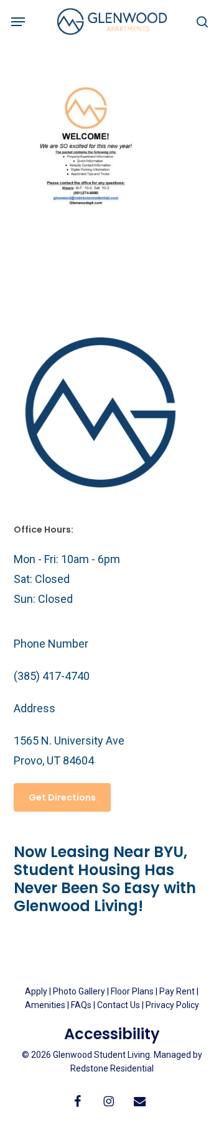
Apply (36, 991)
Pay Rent (177, 991)
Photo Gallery (79, 991)
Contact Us (118, 1005)
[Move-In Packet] (86, 250)
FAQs (82, 1005)
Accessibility (112, 1034)
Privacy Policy (172, 1005)
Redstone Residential (112, 1068)
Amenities (45, 1005)
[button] (18, 22)
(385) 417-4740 (52, 675)
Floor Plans (132, 991)
